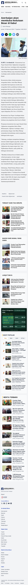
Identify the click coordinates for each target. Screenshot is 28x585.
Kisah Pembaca (4, 573)
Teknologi (3, 521)
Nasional (3, 513)
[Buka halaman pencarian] (22, 2)
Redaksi (3, 562)
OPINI (23, 6)
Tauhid (2, 532)
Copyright (22, 583)
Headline (4, 193)
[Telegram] (11, 503)
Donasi (12, 583)
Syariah (3, 534)
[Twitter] (2, 503)
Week (11, 338)
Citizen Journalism (5, 569)
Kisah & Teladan (4, 554)
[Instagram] (6, 503)
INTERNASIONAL (16, 6)
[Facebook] (4, 503)
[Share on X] (6, 34)
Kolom (2, 560)
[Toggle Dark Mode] (25, 2)
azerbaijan (19, 196)
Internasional (4, 511)
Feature (3, 517)
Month (17, 338)
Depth (2, 515)
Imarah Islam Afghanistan (8, 196)
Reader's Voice (4, 571)
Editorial (3, 519)
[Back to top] (25, 582)
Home (2, 12)
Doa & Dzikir (4, 540)
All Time (22, 338)
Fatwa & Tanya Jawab (6, 536)
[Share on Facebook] (2, 34)
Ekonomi (3, 523)
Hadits (2, 538)
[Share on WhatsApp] (10, 34)
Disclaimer (17, 583)
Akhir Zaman (4, 542)
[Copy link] (17, 34)
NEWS (2, 6)
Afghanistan (12, 193)
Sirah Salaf (3, 544)
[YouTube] (8, 503)
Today (5, 338)
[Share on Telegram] (13, 34)
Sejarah (3, 558)
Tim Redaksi (7, 583)
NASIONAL (8, 6)
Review (2, 556)
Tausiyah (3, 546)
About (2, 583)
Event (2, 575)
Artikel (2, 552)
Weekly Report (4, 525)
